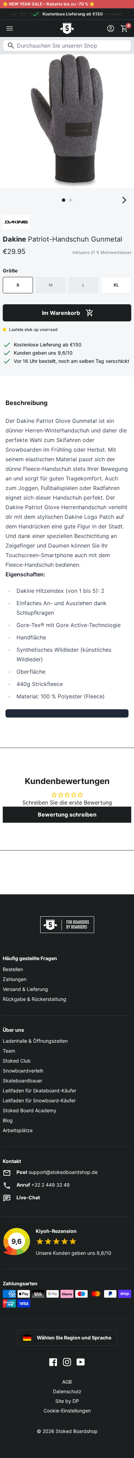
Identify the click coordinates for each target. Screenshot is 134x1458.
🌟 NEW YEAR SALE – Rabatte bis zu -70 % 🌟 (48, 4)
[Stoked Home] (67, 28)
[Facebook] (53, 1361)
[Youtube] (81, 1361)
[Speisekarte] (9, 28)
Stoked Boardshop (77, 1431)
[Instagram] (67, 1361)
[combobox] (67, 45)
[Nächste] (124, 200)
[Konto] (111, 28)
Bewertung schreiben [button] (67, 814)
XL (116, 284)
